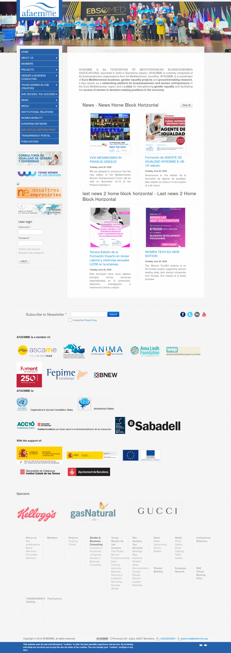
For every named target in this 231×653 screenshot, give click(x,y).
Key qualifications (32, 542)
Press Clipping (179, 549)
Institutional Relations (37, 112)
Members (27, 63)
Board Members (31, 549)
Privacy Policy (90, 320)
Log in (24, 260)
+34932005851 (167, 638)
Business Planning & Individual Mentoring (117, 576)
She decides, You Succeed (38, 94)
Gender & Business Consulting (33, 77)
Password (24, 238)
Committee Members (32, 556)
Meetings (137, 551)
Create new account (29, 249)
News (24, 100)
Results (136, 575)
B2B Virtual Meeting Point (38, 129)
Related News (136, 563)
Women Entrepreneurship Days (117, 558)
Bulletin (157, 551)
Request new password (30, 252)
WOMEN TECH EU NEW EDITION (162, 253)
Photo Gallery (179, 542)
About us (27, 57)
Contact (136, 571)
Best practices (137, 556)
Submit (113, 314)
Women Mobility (31, 117)
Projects (27, 69)
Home (24, 51)
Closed (72, 544)
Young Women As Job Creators (35, 86)
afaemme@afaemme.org (194, 638)
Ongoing (73, 541)
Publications (29, 141)
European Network (34, 123)
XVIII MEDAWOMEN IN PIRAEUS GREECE (105, 159)
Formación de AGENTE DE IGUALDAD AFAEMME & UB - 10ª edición (165, 161)
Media (25, 106)
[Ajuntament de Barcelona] (89, 472)
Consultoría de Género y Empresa (96, 551)
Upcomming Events (160, 546)
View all (186, 105)
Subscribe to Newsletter (46, 314)
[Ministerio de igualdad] (91, 455)
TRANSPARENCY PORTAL (35, 135)
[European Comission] (39, 455)
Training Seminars (116, 566)
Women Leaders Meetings (137, 582)
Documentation (138, 568)
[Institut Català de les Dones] (40, 472)
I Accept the (85, 320)
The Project (117, 551)
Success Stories (115, 586)
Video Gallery (179, 556)
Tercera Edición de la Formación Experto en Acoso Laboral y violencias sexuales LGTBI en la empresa (109, 258)
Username (24, 227)
